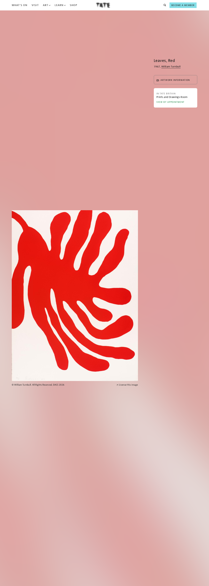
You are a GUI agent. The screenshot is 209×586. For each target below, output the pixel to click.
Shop (73, 5)
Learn (59, 5)
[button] (164, 5)
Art (45, 5)
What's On (19, 5)
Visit (35, 5)
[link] (63, 384)
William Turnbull (171, 66)
